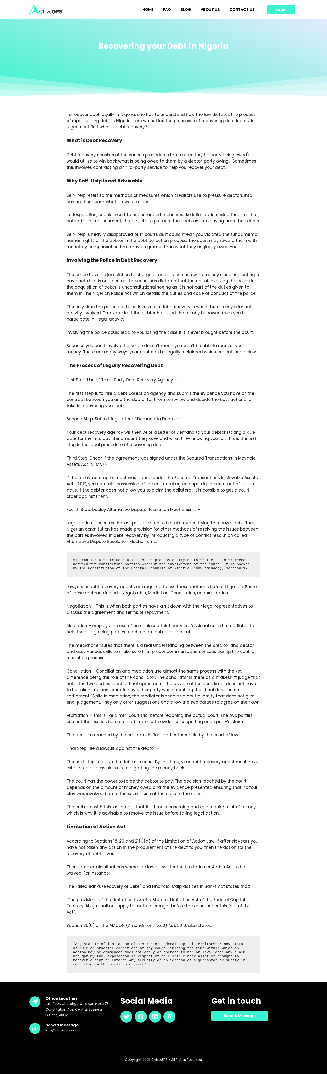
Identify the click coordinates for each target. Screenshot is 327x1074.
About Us (210, 9)
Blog (185, 9)
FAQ (167, 9)
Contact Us (242, 9)
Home (147, 9)
